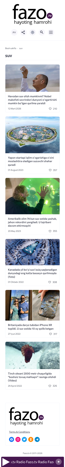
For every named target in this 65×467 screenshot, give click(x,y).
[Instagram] (17, 439)
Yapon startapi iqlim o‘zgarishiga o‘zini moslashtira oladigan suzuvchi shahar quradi (31, 161)
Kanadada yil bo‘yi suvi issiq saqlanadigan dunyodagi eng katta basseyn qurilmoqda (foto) (32, 273)
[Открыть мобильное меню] (51, 32)
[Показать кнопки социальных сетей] (23, 32)
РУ (14, 32)
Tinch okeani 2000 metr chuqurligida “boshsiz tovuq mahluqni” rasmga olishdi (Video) (32, 377)
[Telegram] (37, 439)
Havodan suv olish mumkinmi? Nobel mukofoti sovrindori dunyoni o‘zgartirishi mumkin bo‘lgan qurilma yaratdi (32, 100)
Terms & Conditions (19, 431)
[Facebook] (11, 439)
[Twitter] (24, 439)
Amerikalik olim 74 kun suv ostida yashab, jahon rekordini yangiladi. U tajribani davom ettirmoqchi (32, 222)
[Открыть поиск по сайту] (41, 32)
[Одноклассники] (30, 439)
